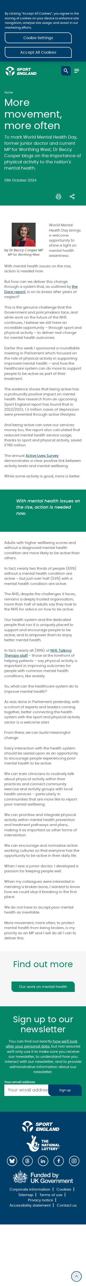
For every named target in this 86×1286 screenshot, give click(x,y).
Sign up (65, 1090)
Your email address (19, 1082)
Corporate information (30, 1189)
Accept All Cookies (38, 52)
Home (8, 92)
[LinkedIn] (43, 1161)
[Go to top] (76, 1276)
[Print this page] (58, 196)
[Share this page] (72, 196)
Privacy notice (40, 1200)
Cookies (64, 1189)
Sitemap (25, 1195)
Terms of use (50, 1195)
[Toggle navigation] (77, 71)
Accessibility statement (30, 1205)
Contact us (67, 1205)
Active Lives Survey (42, 456)
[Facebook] (59, 1161)
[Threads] (27, 1161)
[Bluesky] (12, 1161)
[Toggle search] (66, 71)
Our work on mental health (43, 987)
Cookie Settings (38, 38)
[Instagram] (74, 1161)
